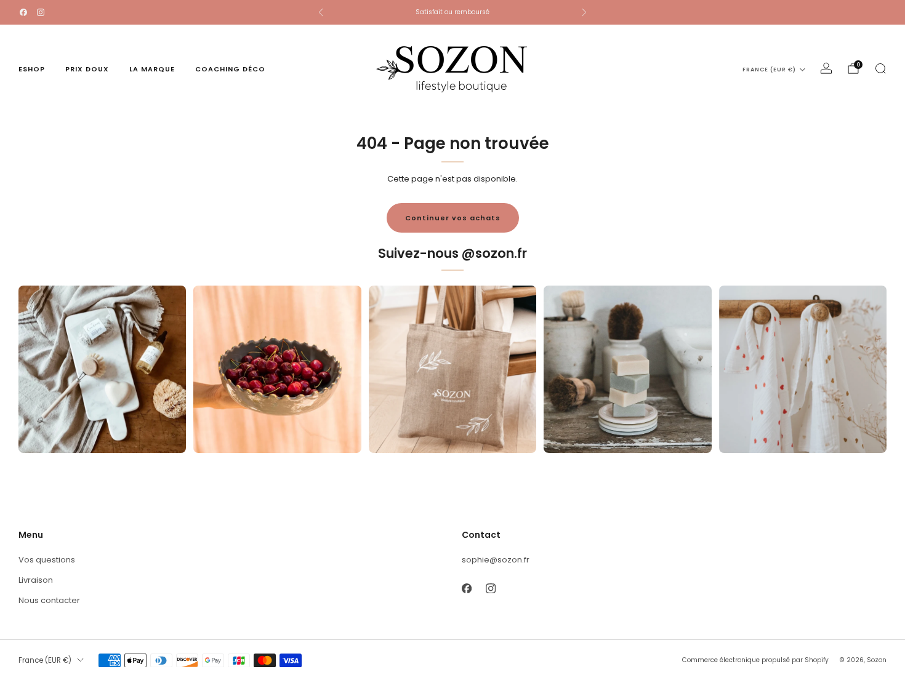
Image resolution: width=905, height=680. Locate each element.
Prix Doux (87, 69)
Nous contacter (49, 600)
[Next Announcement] (584, 12)
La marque (152, 69)
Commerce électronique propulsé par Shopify (755, 660)
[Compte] (826, 68)
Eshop (31, 69)
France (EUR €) (769, 69)
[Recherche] (880, 68)
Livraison (35, 580)
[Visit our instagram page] (40, 12)
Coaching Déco (230, 69)
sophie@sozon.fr (495, 560)
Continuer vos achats (453, 218)
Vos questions (46, 560)
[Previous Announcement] (321, 12)
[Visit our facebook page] (23, 12)
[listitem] (452, 12)
